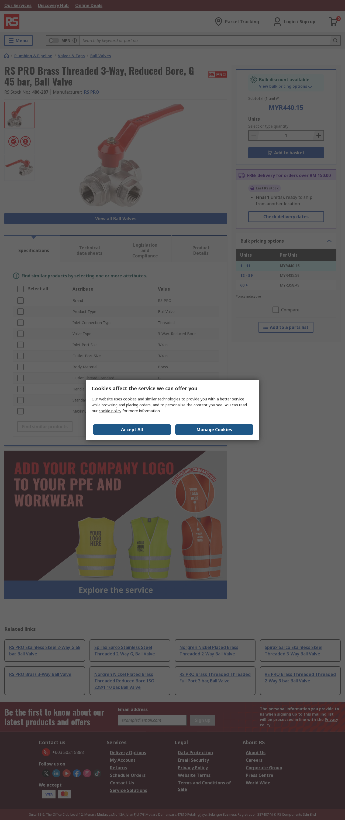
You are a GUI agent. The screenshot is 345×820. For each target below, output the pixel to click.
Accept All (132, 430)
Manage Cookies (214, 430)
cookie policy (110, 410)
